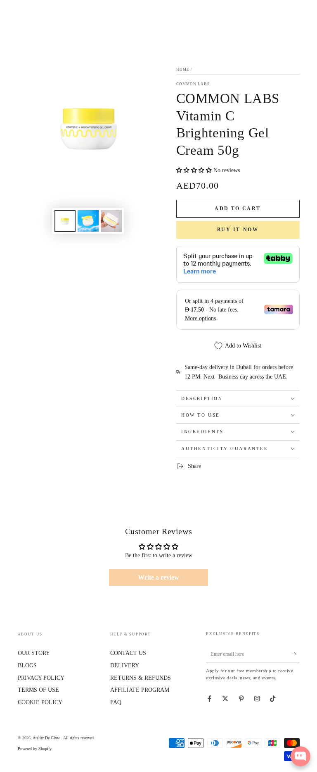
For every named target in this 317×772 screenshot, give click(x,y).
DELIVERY (124, 665)
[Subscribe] (295, 654)
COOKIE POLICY (40, 702)
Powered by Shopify (35, 748)
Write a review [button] (158, 577)
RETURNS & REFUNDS (140, 678)
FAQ (115, 702)
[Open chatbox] (300, 756)
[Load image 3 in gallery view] (111, 221)
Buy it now (238, 230)
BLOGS (27, 665)
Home (182, 69)
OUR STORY (34, 653)
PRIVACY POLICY (41, 678)
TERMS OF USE (38, 690)
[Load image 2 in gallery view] (88, 221)
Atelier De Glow (47, 738)
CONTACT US (128, 653)
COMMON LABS (193, 84)
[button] (194, 170)
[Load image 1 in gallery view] (65, 221)
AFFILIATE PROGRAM (139, 690)
